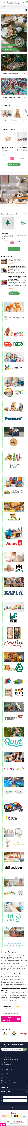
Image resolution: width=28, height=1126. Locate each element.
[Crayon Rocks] (13, 387)
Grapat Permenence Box (7, 148)
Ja (18, 1121)
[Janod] (13, 537)
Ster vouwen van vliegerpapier (16, 266)
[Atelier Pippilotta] (13, 312)
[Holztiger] (13, 512)
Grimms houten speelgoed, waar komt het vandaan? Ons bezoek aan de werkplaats (17, 278)
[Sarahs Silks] (13, 787)
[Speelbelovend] (13, 837)
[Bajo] (13, 337)
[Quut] (13, 737)
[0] (26, 2)
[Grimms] (13, 487)
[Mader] (13, 612)
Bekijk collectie (13, 164)
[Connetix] (13, 362)
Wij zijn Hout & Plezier (14, 259)
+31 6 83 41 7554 (8, 1069)
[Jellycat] (13, 562)
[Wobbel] (13, 937)
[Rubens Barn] (13, 762)
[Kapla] (13, 587)
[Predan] (13, 712)
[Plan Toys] (13, 687)
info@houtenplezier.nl (9, 1077)
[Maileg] (13, 637)
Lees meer (10, 263)
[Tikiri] (13, 887)
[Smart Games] (13, 812)
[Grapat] (13, 462)
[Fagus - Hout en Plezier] (13, 412)
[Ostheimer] (13, 662)
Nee (22, 1121)
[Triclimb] (13, 912)
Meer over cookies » (14, 1123)
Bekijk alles (13, 293)
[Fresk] (13, 437)
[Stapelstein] (13, 862)
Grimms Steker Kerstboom (6, 232)
